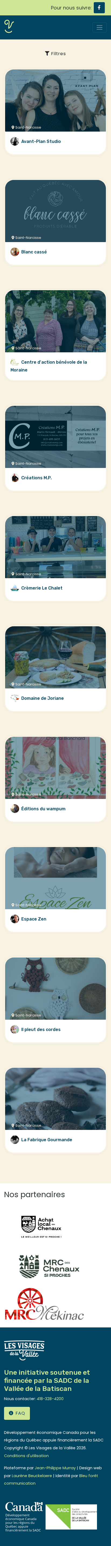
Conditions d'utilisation (26, 1455)
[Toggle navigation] (99, 27)
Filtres (58, 54)
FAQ (20, 1413)
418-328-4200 (50, 1398)
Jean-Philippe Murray (55, 1468)
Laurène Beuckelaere (32, 1475)
